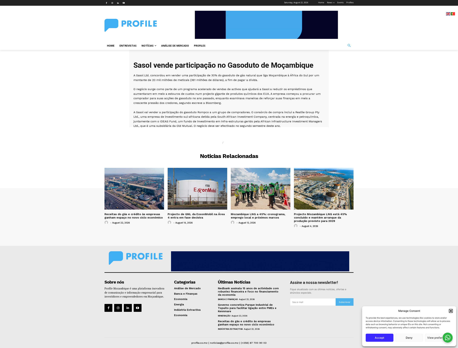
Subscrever (344, 302)
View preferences (438, 337)
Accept (379, 337)
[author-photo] (106, 223)
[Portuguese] (453, 13)
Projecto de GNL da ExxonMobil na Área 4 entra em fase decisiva (196, 215)
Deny (409, 337)
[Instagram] (112, 3)
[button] (451, 311)
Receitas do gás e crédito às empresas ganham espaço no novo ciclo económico (133, 215)
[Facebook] (106, 3)
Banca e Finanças (228, 299)
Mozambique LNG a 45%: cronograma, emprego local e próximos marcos (258, 215)
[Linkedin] (118, 3)
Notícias (212, 142)
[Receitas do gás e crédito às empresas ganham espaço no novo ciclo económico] (134, 189)
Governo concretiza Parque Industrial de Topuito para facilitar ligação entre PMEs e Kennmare (247, 308)
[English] (448, 13)
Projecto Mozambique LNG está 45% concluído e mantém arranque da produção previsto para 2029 (320, 217)
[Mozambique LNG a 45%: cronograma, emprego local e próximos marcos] (260, 189)
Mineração (224, 316)
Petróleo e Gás (240, 142)
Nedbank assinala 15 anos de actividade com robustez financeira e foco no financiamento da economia (248, 291)
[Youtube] (124, 3)
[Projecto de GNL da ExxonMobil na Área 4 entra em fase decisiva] (197, 189)
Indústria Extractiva (230, 329)
